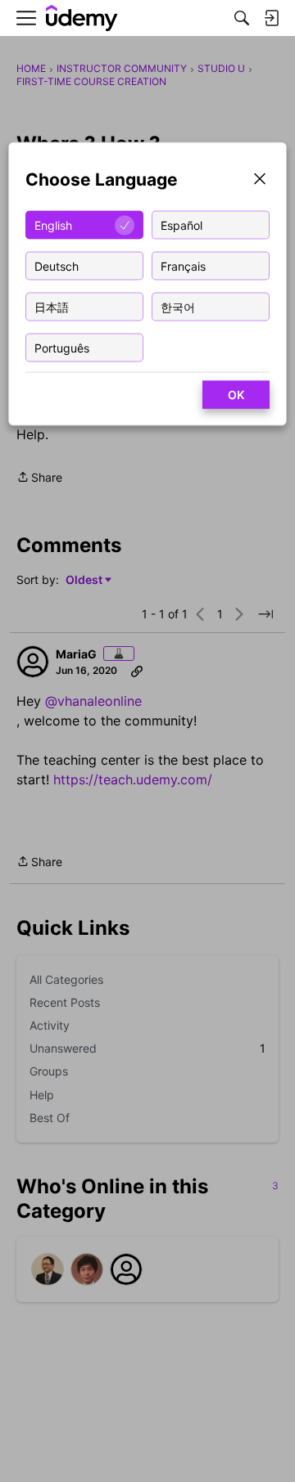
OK (236, 395)
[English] (82, 18)
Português (61, 347)
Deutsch (56, 265)
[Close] (260, 180)
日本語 (51, 306)
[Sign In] (271, 18)
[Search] (241, 18)
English (53, 224)
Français (183, 265)
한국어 (178, 306)
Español (181, 224)
